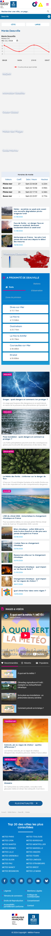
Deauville (20, 812)
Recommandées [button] (11, 663)
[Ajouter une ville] (49, 16)
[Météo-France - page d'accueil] (33, 919)
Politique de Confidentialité (33, 896)
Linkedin (21, 881)
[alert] (40, 5)
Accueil (3, 812)
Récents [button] (27, 663)
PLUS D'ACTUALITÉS (24, 803)
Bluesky (46, 881)
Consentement (33, 901)
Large (37, 24)
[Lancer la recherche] (48, 11)
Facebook (4, 881)
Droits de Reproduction (13, 901)
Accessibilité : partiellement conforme (13, 905)
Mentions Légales (34, 891)
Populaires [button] (43, 663)
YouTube (38, 881)
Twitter (13, 881)
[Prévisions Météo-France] (13, 4)
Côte (13, 24)
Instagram (30, 881)
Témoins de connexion (13, 896)
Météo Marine (12, 812)
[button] (47, 4)
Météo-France (34, 932)
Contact (30, 906)
